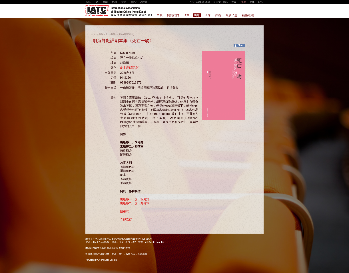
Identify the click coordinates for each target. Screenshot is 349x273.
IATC (88, 1)
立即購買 (126, 219)
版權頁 (124, 211)
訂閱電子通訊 (221, 2)
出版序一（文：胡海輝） (136, 199)
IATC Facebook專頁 (199, 2)
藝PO (134, 2)
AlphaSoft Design (107, 259)
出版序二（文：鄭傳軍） (136, 203)
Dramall (143, 1)
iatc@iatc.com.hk (154, 242)
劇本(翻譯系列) (126, 34)
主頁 (93, 34)
